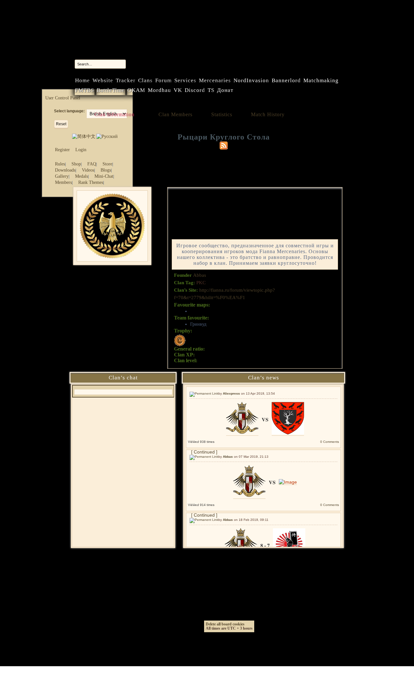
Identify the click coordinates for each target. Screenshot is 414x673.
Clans (145, 80)
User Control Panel (62, 97)
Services (185, 80)
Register (62, 149)
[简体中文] (83, 136)
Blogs (106, 170)
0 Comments (329, 441)
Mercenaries (215, 80)
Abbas (199, 275)
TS (211, 90)
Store (107, 164)
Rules (60, 164)
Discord (195, 90)
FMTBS (84, 90)
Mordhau (159, 90)
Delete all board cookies (225, 624)
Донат (225, 90)
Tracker (126, 80)
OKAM (136, 90)
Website (103, 80)
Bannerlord (286, 80)
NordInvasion (251, 80)
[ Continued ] (204, 451)
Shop (76, 164)
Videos (88, 170)
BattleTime (111, 90)
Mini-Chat (103, 176)
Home (82, 80)
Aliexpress (231, 393)
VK (178, 90)
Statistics (221, 114)
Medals (81, 176)
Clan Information (114, 114)
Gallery (62, 176)
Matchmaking (321, 80)
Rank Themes (90, 182)
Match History (268, 114)
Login (80, 149)
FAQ (91, 164)
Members (63, 182)
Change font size (122, 136)
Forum (163, 80)
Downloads (65, 170)
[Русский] (107, 136)
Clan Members (175, 114)
